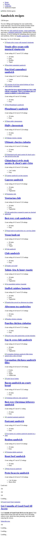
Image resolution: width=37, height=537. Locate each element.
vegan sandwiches (29, 30)
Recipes (7, 4)
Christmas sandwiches (15, 32)
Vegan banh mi (12, 235)
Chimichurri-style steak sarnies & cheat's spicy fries (19, 161)
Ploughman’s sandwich (16, 109)
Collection (8, 6)
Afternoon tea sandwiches (18, 306)
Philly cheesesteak (14, 125)
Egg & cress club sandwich (18, 340)
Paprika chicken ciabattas (18, 323)
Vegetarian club (13, 198)
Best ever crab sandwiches (18, 218)
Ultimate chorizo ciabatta (18, 142)
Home (7, 2)
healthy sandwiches (23, 36)
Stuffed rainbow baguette (17, 288)
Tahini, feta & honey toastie (19, 270)
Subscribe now (5, 521)
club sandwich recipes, (16, 30)
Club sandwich (12, 253)
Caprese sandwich (14, 179)
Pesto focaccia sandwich (17, 473)
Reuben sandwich (13, 439)
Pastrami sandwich (14, 421)
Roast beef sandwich (15, 456)
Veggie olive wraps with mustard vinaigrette (17, 48)
